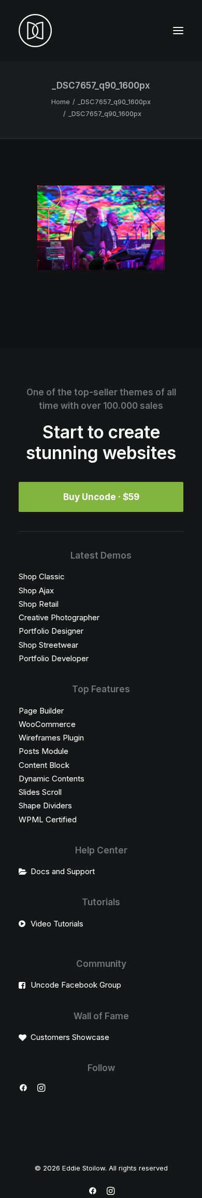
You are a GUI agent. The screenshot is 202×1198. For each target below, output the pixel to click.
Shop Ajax (36, 590)
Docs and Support (63, 871)
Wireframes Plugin (51, 738)
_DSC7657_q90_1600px (114, 101)
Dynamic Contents (51, 778)
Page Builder (41, 711)
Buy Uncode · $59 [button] (101, 497)
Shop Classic (42, 576)
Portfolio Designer (51, 631)
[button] (178, 30)
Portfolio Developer (54, 658)
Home (60, 101)
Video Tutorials (57, 924)
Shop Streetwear (48, 645)
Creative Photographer (59, 617)
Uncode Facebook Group (76, 985)
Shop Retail (39, 604)
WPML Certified (48, 819)
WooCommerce (47, 724)
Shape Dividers (45, 805)
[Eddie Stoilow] (35, 30)
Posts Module (43, 751)
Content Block (44, 765)
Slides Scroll (40, 792)
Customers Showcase (70, 1037)
